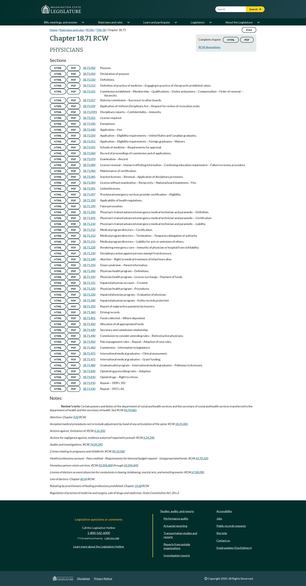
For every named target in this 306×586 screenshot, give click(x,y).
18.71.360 (89, 312)
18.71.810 (89, 377)
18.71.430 (89, 330)
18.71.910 (89, 383)
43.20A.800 (105, 465)
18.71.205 (89, 218)
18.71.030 (89, 123)
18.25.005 (181, 424)
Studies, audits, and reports (177, 511)
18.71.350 (89, 306)
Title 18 (101, 30)
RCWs (90, 30)
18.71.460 (89, 347)
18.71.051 (89, 141)
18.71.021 (89, 118)
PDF (246, 39)
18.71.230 (89, 253)
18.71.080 (89, 165)
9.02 (75, 417)
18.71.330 (89, 294)
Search (253, 9)
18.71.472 (89, 353)
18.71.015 (89, 91)
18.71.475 (89, 359)
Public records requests (231, 526)
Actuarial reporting (175, 526)
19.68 (138, 486)
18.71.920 (89, 389)
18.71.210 (89, 224)
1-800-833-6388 (111, 538)
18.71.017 (89, 100)
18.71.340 (89, 300)
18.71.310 (89, 277)
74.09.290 (96, 444)
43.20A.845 (131, 465)
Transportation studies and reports (180, 535)
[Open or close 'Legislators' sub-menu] (210, 22)
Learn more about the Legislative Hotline (98, 546)
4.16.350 (99, 431)
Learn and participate (156, 22)
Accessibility (224, 511)
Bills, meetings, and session (60, 22)
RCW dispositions (209, 47)
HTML (231, 39)
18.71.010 (89, 79)
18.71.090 (89, 182)
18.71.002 (89, 68)
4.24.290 (148, 437)
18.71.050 (89, 135)
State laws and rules (110, 22)
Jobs (219, 518)
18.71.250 (89, 265)
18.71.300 (89, 271)
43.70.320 (201, 458)
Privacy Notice (103, 578)
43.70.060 (130, 410)
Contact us (223, 540)
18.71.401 (89, 318)
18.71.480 (89, 365)
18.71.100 (89, 200)
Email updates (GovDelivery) (234, 548)
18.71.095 (89, 188)
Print (249, 29)
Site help (221, 533)
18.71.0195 (90, 112)
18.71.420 (89, 324)
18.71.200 (89, 212)
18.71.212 (89, 229)
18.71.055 (89, 147)
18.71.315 (89, 282)
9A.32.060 (118, 451)
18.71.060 (89, 153)
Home (53, 30)
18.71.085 (89, 176)
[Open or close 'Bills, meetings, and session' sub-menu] (83, 22)
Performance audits (176, 518)
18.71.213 (89, 235)
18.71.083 (89, 171)
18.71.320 (89, 288)
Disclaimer (83, 578)
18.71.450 (89, 341)
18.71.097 (89, 194)
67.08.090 (197, 472)
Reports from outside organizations (177, 546)
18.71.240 (89, 259)
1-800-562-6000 (98, 533)
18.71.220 (89, 247)
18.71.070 (89, 159)
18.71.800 (89, 371)
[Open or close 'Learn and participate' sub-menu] (176, 22)
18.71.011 (89, 85)
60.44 (83, 479)
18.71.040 (89, 129)
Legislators (198, 22)
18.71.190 (89, 206)
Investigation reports (177, 555)
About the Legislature (239, 22)
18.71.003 (89, 73)
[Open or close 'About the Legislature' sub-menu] (258, 22)
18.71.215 (89, 241)
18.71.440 (89, 335)
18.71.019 (89, 106)
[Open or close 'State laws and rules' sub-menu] (128, 22)
